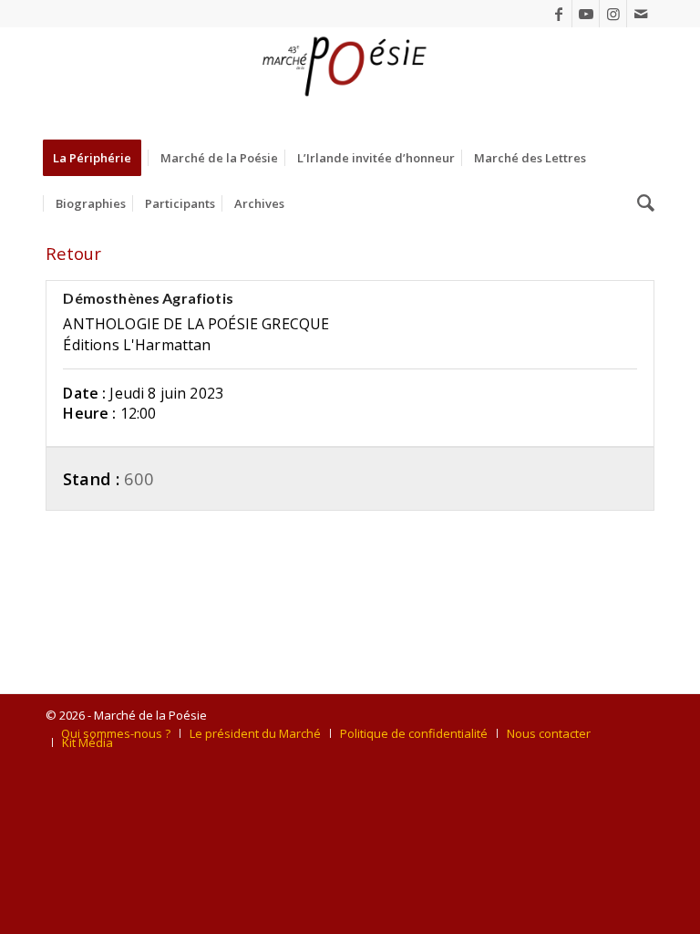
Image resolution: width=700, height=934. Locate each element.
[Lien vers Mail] (640, 13)
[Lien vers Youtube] (585, 13)
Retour (73, 253)
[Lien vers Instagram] (613, 13)
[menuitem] (98, 158)
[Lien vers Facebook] (558, 13)
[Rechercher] (641, 203)
